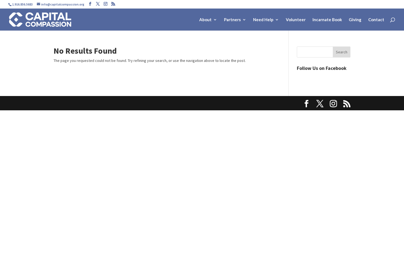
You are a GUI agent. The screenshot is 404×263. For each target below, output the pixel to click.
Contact (376, 20)
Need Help (263, 20)
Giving (355, 20)
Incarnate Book (327, 20)
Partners (232, 20)
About (205, 20)
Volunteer (296, 20)
